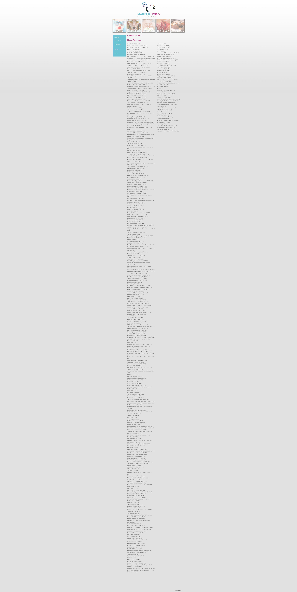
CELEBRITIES (117, 49)
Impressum (183, 590)
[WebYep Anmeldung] (185, 590)
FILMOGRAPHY (118, 41)
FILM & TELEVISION (119, 43)
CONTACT (116, 38)
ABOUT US (116, 53)
